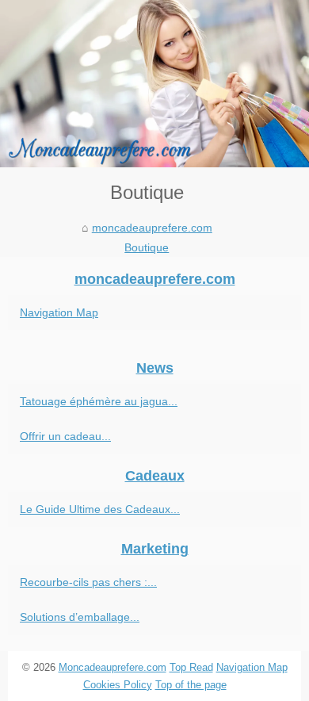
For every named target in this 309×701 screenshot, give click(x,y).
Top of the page (191, 685)
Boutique (146, 247)
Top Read (191, 667)
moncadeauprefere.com (152, 227)
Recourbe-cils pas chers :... (88, 582)
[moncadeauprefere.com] (154, 83)
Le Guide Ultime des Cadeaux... (100, 509)
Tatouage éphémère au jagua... (98, 401)
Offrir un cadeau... (65, 436)
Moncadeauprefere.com (112, 667)
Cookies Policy (117, 685)
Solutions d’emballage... (79, 617)
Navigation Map (59, 312)
